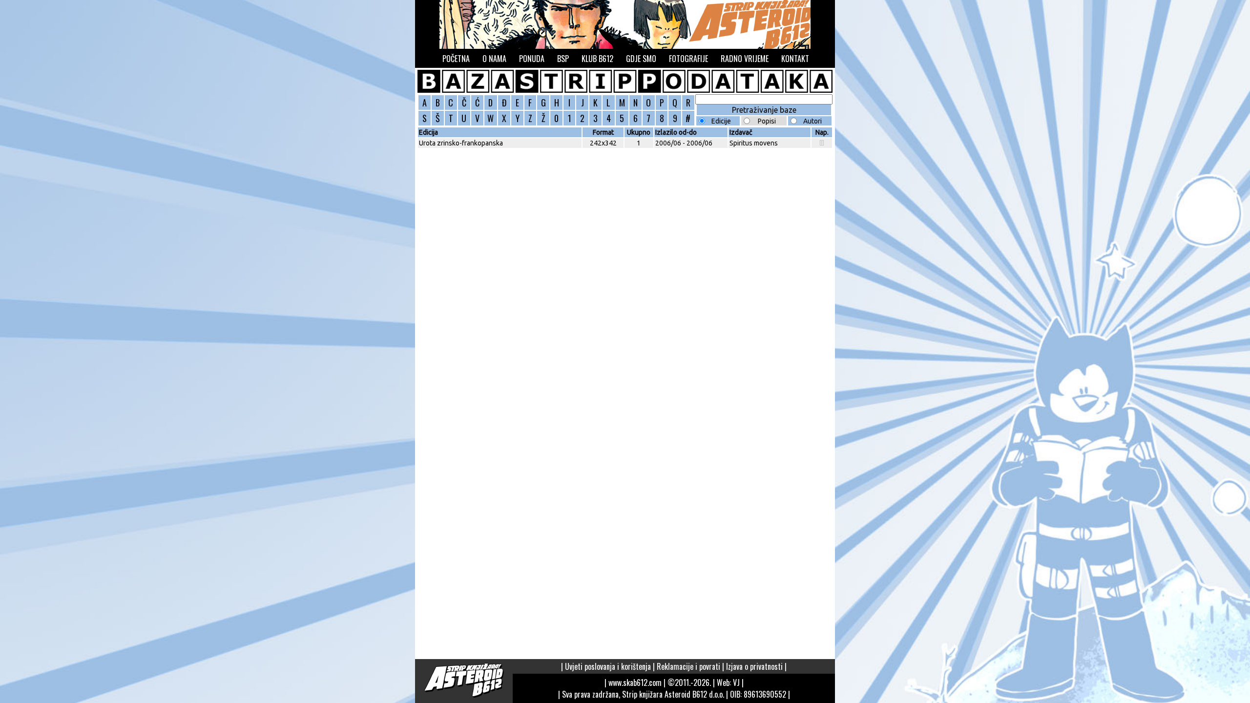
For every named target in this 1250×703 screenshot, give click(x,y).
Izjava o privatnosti (754, 666)
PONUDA (531, 58)
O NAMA (494, 58)
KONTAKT (795, 58)
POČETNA (456, 58)
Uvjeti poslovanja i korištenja (608, 666)
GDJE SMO (641, 58)
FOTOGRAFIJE (688, 58)
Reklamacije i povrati (688, 666)
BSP (563, 58)
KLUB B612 (597, 58)
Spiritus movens (753, 143)
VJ (736, 682)
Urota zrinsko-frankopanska (461, 143)
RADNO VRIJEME (745, 58)
